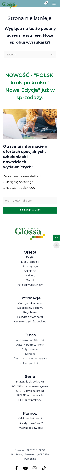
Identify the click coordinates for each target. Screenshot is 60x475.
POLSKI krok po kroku (30, 381)
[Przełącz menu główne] (54, 3)
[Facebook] (16, 468)
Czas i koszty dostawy (30, 307)
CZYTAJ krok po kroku (30, 390)
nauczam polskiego (20, 187)
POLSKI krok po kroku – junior (30, 386)
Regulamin (30, 312)
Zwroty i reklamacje (30, 303)
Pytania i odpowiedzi (30, 427)
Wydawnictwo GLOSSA (30, 340)
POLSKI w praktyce (30, 400)
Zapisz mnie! (30, 210)
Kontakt (30, 353)
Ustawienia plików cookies (30, 321)
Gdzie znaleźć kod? (30, 418)
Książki (30, 257)
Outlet (30, 280)
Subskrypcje (30, 266)
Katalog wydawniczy (30, 284)
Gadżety (30, 275)
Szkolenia (30, 271)
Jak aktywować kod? (30, 423)
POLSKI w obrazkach (30, 395)
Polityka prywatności (30, 316)
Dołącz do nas (30, 349)
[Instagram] (34, 468)
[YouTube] (25, 468)
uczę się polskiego (19, 182)
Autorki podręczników (30, 344)
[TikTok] (43, 468)
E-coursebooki (30, 261)
